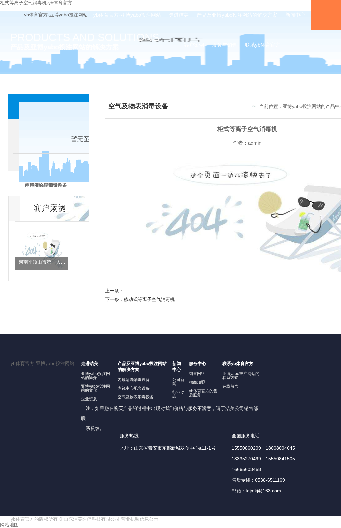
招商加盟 (197, 382)
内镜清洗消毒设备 (134, 379)
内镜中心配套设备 (134, 388)
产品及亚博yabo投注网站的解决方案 (237, 15)
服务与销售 (224, 45)
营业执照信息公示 (139, 519)
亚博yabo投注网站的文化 (95, 388)
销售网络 (197, 373)
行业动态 (178, 394)
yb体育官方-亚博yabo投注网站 (56, 14)
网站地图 (9, 524)
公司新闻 (178, 381)
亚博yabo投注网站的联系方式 (240, 375)
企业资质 (89, 399)
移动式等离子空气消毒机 (149, 299)
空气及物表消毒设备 (136, 397)
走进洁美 (179, 15)
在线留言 (230, 386)
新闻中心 (295, 15)
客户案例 (194, 45)
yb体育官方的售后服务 (203, 393)
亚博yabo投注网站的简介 (95, 375)
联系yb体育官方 (262, 45)
